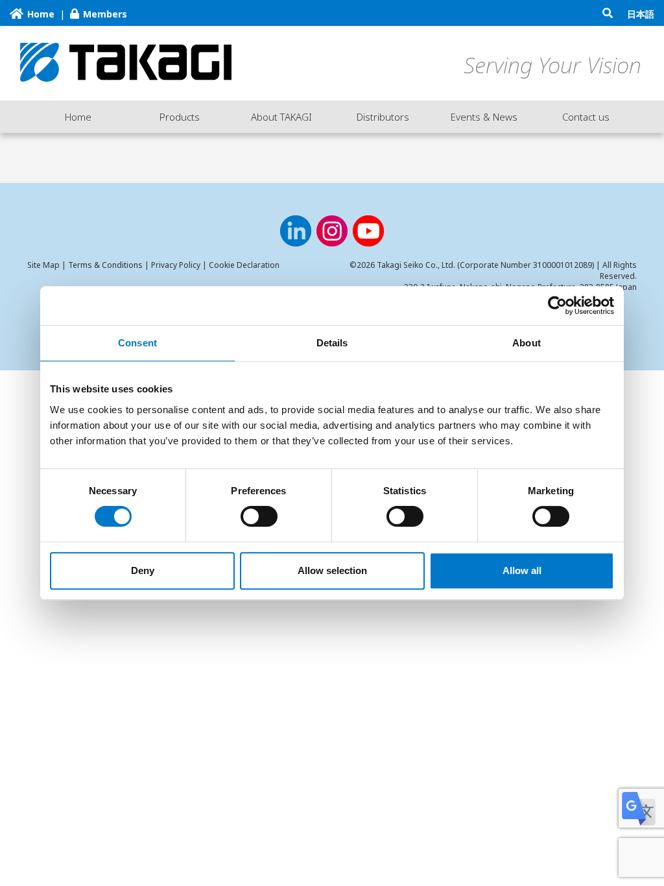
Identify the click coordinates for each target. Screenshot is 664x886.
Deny (142, 570)
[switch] (259, 516)
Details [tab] (332, 342)
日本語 (640, 14)
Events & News (484, 116)
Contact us (586, 116)
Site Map (43, 264)
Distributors (383, 116)
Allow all (522, 570)
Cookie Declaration (244, 264)
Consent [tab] (137, 342)
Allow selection (332, 570)
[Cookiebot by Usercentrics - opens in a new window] (557, 305)
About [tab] (526, 342)
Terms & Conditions (105, 264)
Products (180, 116)
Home (78, 116)
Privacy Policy (175, 264)
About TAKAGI (281, 116)
